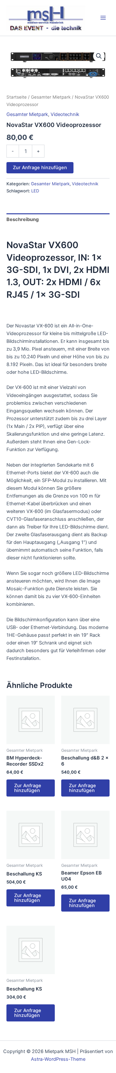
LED (35, 190)
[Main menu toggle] (103, 17)
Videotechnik (65, 114)
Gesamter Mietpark (51, 97)
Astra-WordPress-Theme (58, 1059)
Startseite (16, 97)
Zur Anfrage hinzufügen (40, 167)
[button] (99, 56)
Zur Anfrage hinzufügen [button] (27, 788)
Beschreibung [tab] (22, 219)
